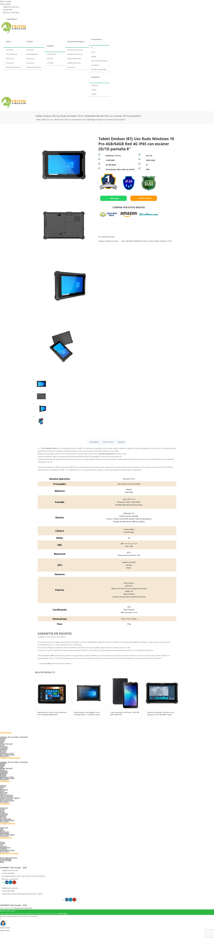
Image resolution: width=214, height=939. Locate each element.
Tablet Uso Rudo (47, 119)
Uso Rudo (9, 50)
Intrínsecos (30, 58)
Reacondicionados (7, 755)
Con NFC (50, 58)
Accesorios (10, 63)
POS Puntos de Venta (99, 61)
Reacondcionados (7, 800)
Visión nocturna (6, 799)
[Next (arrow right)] (10, 937)
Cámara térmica (6, 796)
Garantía (121, 442)
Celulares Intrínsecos (75, 54)
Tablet (8, 42)
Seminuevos (95, 77)
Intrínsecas (10, 58)
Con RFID (50, 63)
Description (94, 442)
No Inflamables (32, 54)
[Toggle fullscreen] (16, 933)
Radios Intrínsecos (74, 58)
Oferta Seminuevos (33, 67)
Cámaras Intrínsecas (75, 50)
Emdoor (144, 241)
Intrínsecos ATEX (6, 753)
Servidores (95, 65)
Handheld (50, 46)
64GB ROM (137, 241)
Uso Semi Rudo (11, 54)
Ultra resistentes (6, 795)
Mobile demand (6, 744)
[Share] (10, 933)
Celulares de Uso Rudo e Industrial (13, 737)
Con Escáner (51, 54)
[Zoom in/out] (23, 933)
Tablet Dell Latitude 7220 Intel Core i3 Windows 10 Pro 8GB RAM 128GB (160, 713)
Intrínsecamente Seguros (76, 42)
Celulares (29, 42)
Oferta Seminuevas (13, 67)
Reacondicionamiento (8, 858)
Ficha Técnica (108, 442)
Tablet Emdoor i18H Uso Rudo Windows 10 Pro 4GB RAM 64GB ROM (52, 713)
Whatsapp (114, 198)
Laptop (93, 56)
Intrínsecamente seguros (10, 798)
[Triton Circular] (15, 28)
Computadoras (96, 39)
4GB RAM (128, 241)
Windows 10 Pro (166, 241)
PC (92, 48)
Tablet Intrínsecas (74, 63)
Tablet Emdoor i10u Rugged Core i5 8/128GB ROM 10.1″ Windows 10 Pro (87, 713)
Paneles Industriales (99, 69)
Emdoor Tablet (153, 241)
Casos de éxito (6, 860)
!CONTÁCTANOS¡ (145, 198)
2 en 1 (93, 52)
